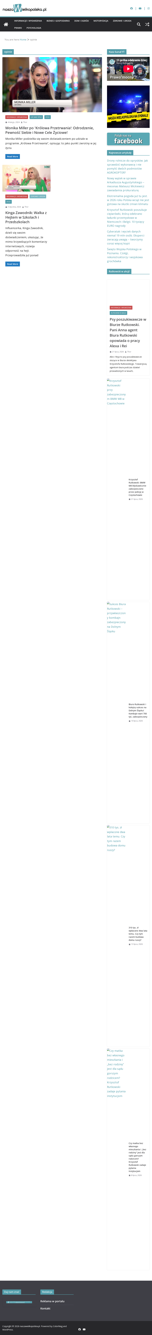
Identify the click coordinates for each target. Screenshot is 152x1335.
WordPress (7, 1329)
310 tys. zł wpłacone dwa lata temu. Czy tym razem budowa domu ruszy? (138, 933)
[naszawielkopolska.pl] (6, 24)
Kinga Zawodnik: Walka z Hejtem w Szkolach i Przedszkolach (26, 217)
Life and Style (36, 117)
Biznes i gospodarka (58, 20)
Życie (48, 117)
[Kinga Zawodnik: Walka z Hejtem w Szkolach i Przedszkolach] (26, 178)
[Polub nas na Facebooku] (128, 135)
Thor (25, 122)
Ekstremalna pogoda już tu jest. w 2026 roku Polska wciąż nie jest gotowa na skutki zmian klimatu (128, 200)
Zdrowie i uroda (122, 20)
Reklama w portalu (52, 1301)
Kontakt (45, 1308)
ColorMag (57, 1326)
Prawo (18, 27)
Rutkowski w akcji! (118, 313)
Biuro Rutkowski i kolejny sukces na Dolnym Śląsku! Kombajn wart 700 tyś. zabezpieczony (138, 710)
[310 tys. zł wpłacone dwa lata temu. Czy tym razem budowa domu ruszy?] (116, 936)
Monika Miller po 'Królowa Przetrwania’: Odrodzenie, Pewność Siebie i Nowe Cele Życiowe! (49, 130)
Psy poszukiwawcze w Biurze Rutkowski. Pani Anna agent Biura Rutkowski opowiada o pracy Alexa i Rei (128, 332)
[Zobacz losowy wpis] (147, 24)
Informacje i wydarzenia (28, 20)
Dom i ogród (81, 20)
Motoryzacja (101, 20)
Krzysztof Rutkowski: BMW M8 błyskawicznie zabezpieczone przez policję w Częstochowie (137, 487)
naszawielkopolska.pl (30, 1326)
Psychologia (34, 27)
